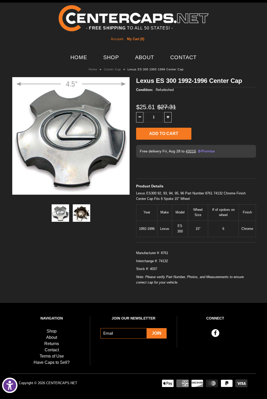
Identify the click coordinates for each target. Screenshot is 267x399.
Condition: (144, 90)
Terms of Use (52, 356)
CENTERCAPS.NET (61, 383)
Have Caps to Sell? (52, 362)
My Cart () (135, 39)
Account (117, 39)
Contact (183, 57)
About (144, 57)
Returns (51, 343)
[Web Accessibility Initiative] (10, 385)
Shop (111, 57)
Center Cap (112, 69)
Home (78, 57)
